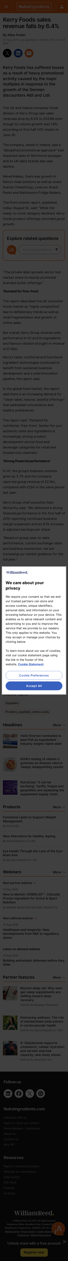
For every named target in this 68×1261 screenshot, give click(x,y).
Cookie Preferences (34, 675)
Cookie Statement (31, 664)
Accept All (34, 686)
